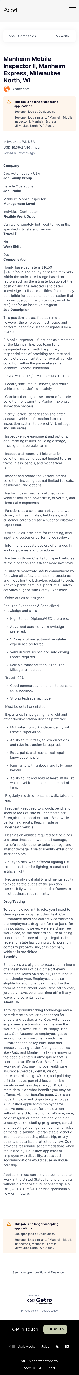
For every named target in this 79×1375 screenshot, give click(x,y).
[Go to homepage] (10, 10)
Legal (51, 1368)
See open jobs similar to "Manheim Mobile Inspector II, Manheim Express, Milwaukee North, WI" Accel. (43, 121)
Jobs (45, 1346)
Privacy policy (29, 1310)
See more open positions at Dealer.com (39, 1272)
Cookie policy (50, 1310)
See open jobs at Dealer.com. (34, 111)
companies (27, 36)
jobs (11, 36)
